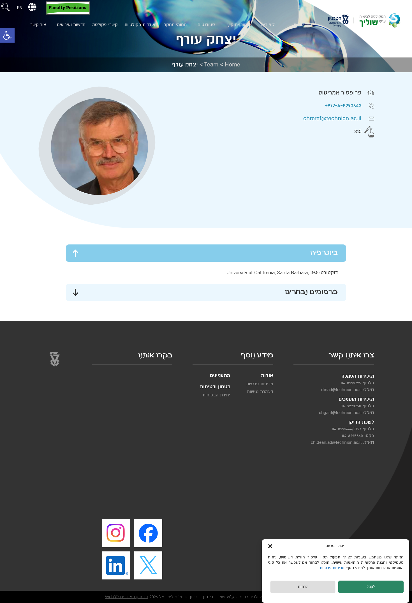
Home (232, 64)
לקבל (371, 587)
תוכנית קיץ (237, 24)
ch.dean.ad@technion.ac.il (336, 442)
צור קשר (38, 24)
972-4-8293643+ (343, 105)
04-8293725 (351, 383)
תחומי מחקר (175, 24)
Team (211, 64)
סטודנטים (206, 24)
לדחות (303, 587)
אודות (299, 24)
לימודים (268, 24)
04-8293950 (351, 406)
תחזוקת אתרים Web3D (126, 596)
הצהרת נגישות (260, 391)
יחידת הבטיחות (216, 395)
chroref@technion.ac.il (332, 118)
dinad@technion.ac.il (341, 389)
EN (19, 8)
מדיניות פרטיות (333, 568)
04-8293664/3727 (346, 429)
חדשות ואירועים (71, 24)
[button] (7, 35)
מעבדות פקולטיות (140, 24)
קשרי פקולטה (105, 24)
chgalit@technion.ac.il (340, 412)
